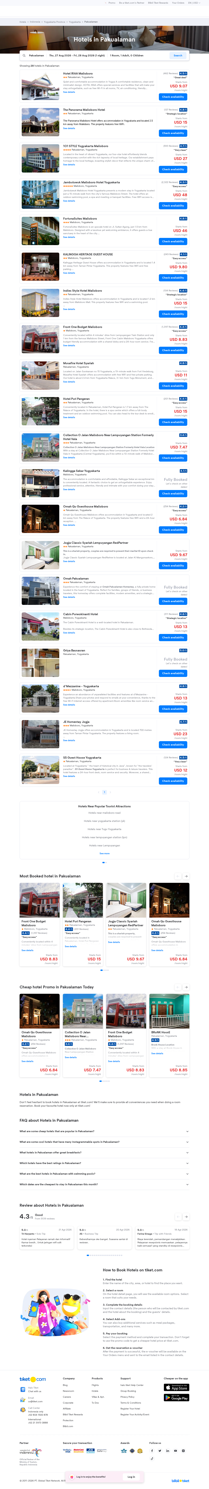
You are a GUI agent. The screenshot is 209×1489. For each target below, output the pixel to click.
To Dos (95, 1402)
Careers (67, 1397)
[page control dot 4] (94, 1255)
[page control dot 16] (117, 1255)
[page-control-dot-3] (106, 970)
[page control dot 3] (92, 1255)
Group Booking (128, 1391)
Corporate (68, 1402)
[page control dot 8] (102, 1255)
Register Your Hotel (130, 1408)
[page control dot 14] (113, 1255)
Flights (95, 1385)
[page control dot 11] (108, 1255)
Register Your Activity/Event (135, 1414)
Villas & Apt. (98, 1397)
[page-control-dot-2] (104, 970)
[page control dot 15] (115, 1255)
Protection (68, 1420)
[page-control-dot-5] (109, 1081)
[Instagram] (183, 1450)
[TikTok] (152, 1458)
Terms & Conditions (131, 1402)
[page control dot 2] (106, 862)
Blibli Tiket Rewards (158, 2)
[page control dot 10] (106, 1255)
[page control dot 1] (103, 862)
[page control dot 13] (112, 1255)
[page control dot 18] (121, 1255)
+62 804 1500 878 (38, 1415)
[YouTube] (175, 1450)
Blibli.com (68, 1426)
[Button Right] (186, 1216)
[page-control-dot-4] (108, 970)
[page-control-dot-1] (101, 970)
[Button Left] (178, 1216)
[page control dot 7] (100, 1255)
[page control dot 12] (110, 1255)
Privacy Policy (127, 1397)
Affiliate (67, 1408)
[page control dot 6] (98, 1255)
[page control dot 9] (104, 1255)
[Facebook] (152, 1450)
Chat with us (34, 1391)
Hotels (95, 1391)
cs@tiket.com (35, 1401)
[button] (178, 876)
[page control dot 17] (119, 1255)
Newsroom (68, 1391)
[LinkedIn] (167, 1450)
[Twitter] (159, 1450)
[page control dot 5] (96, 1255)
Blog (65, 1385)
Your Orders (178, 2)
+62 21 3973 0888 (38, 1422)
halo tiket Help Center (132, 1385)
